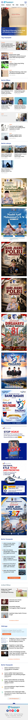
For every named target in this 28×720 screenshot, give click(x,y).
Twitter (16, 712)
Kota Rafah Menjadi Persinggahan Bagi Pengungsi (17, 607)
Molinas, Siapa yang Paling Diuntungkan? (16, 64)
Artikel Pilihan (6, 585)
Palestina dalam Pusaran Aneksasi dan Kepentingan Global (20, 155)
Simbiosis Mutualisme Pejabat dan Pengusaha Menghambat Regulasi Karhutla (20, 107)
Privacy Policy (13, 715)
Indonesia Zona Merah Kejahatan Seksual (15, 600)
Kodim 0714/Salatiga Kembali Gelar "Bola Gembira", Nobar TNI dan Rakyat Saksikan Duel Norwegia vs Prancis (18, 653)
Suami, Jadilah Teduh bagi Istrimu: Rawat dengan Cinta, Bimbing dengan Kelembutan (14, 674)
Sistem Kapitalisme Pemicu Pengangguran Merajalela (11, 668)
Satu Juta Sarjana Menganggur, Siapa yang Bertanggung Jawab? (10, 551)
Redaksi (6, 714)
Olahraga (4, 626)
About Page (20, 711)
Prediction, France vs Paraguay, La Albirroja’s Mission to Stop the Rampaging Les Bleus (18, 640)
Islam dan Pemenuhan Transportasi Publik (9, 571)
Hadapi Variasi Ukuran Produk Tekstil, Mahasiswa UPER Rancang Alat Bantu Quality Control (6, 107)
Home (2, 5)
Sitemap (7, 715)
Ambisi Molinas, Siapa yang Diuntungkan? (19, 91)
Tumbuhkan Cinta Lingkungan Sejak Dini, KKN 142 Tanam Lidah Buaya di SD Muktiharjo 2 (15, 693)
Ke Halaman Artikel (13, 620)
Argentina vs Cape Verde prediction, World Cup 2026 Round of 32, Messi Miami (16, 646)
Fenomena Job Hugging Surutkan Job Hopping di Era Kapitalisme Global (17, 128)
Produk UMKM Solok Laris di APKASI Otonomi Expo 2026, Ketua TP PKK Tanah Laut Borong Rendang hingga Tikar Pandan (8, 45)
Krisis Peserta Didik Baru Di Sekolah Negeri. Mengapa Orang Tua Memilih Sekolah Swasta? (14, 681)
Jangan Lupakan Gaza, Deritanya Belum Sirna (15, 135)
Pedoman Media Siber (18, 714)
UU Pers (11, 714)
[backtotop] (14, 704)
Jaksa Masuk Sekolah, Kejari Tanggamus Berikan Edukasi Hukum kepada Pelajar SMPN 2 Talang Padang (10, 558)
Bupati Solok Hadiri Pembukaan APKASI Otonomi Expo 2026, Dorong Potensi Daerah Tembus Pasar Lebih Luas (17, 56)
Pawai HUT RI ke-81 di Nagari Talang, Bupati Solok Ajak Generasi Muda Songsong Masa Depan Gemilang (9, 565)
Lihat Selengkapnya (13, 577)
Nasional (8, 5)
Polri (17, 5)
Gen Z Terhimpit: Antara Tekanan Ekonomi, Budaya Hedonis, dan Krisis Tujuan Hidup (7, 170)
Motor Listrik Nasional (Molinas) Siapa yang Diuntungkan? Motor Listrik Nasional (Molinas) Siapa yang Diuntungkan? (7, 155)
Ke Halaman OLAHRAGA (13, 659)
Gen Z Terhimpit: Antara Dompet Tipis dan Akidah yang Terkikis (7, 92)
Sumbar (22, 5)
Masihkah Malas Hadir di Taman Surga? (18, 614)
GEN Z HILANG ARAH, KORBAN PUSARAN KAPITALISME (9, 545)
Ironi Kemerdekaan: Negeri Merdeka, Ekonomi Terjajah (14, 687)
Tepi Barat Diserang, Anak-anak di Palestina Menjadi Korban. (18, 72)
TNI (13, 5)
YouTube (19, 712)
